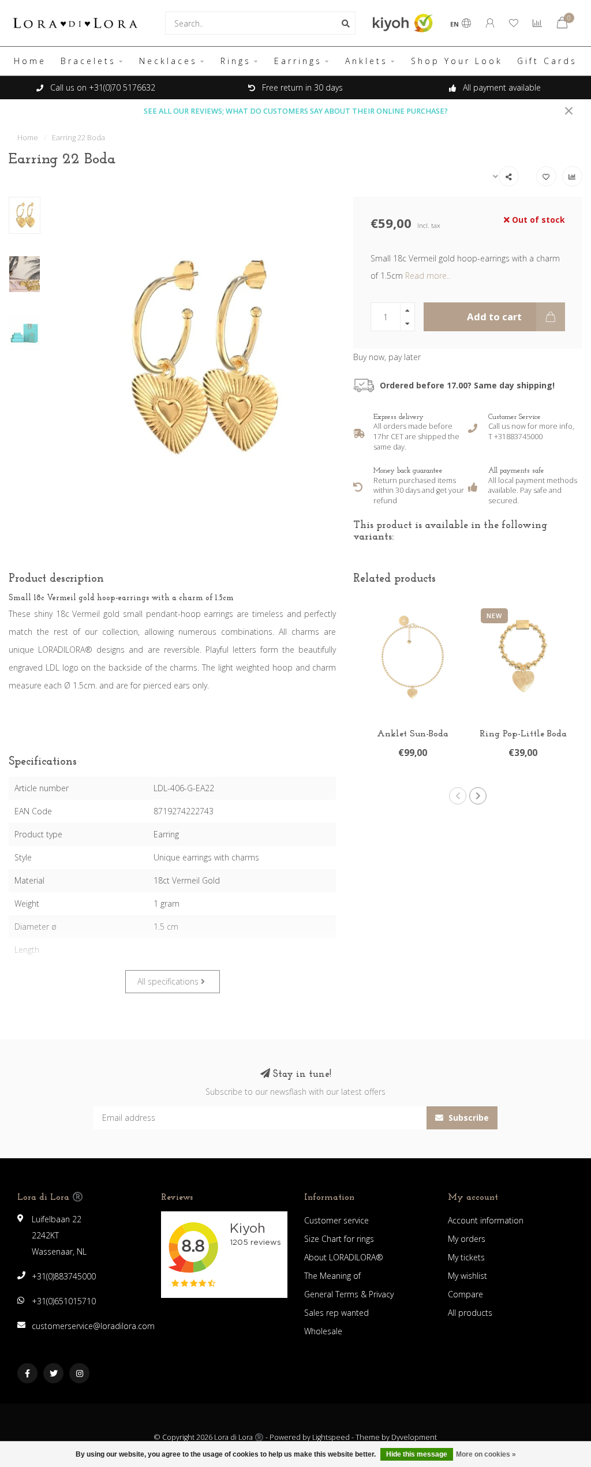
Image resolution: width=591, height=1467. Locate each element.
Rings (235, 60)
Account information (485, 1220)
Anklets (366, 60)
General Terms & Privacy (349, 1294)
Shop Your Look (457, 60)
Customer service (336, 1220)
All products (470, 1312)
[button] (457, 795)
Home (30, 60)
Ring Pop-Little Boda (523, 734)
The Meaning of (332, 1275)
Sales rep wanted (336, 1312)
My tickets (466, 1257)
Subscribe (467, 1117)
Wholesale (323, 1331)
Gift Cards (547, 60)
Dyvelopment (414, 1437)
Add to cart (494, 316)
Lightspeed (331, 1437)
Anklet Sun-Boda (412, 734)
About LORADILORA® (343, 1257)
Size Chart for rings (339, 1238)
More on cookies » (486, 1454)
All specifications (169, 981)
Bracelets (88, 60)
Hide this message (416, 1454)
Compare (465, 1294)
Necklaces (168, 60)
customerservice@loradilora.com (93, 1325)
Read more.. (427, 275)
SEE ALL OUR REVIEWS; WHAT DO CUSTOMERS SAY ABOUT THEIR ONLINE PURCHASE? (296, 111)
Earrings (298, 60)
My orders (466, 1238)
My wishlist (467, 1275)
